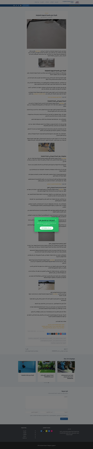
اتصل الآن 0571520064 (46, 228)
